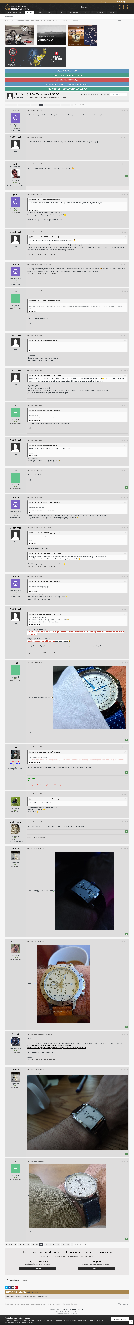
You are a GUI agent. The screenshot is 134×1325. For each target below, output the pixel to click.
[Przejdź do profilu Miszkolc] (15, 948)
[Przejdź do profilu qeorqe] (15, 118)
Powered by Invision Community (67, 1313)
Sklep (85, 12)
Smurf (50, 199)
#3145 (126, 822)
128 (50, 105)
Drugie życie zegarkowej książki (67, 71)
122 (24, 105)
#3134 (126, 370)
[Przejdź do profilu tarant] (15, 754)
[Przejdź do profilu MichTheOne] (15, 829)
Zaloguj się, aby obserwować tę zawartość (96, 94)
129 (54, 105)
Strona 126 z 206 (80, 105)
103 (125, 94)
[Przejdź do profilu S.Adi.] (15, 801)
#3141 (126, 609)
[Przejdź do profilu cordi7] (15, 173)
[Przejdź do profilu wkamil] (15, 855)
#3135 (126, 405)
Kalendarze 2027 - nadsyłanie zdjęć (67, 80)
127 (45, 105)
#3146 (126, 848)
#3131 (126, 264)
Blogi (39, 12)
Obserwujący (116, 94)
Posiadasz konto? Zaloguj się (100, 2)
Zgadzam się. (120, 1319)
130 (58, 105)
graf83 (15, 194)
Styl (58, 1309)
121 (20, 105)
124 (33, 105)
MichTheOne (15, 822)
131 (63, 105)
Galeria (61, 12)
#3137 (126, 471)
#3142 (126, 663)
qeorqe (15, 110)
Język (52, 1309)
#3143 (126, 747)
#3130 (126, 232)
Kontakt (81, 1309)
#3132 (126, 291)
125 (37, 105)
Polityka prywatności (69, 1309)
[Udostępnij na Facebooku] (9, 1287)
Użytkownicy (74, 12)
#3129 (126, 195)
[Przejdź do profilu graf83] (15, 202)
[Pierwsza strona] (6, 105)
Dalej (67, 105)
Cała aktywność (98, 12)
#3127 (126, 137)
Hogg (15, 291)
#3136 (126, 440)
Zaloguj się (96, 1268)
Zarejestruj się (120, 2)
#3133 (126, 335)
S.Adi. (15, 794)
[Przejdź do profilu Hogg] (15, 298)
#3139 (126, 528)
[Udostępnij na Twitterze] (6, 1287)
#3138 (126, 497)
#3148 (126, 1034)
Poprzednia (12, 105)
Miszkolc (15, 941)
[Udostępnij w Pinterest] (16, 1287)
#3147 (126, 941)
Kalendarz (50, 12)
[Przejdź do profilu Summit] (15, 1041)
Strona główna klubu (14, 12)
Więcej (112, 12)
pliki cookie (30, 1320)
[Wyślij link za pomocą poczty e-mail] (12, 1287)
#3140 (126, 576)
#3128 (126, 164)
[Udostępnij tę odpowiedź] (122, 111)
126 (41, 105)
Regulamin (9, 17)
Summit (15, 1034)
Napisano (35, 110)
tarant (15, 747)
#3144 (126, 794)
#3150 (126, 1161)
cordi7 (15, 164)
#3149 (126, 1069)
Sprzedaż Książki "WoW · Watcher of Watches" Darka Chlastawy (67, 89)
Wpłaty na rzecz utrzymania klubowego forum (67, 75)
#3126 (126, 111)
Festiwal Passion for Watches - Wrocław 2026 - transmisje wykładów (67, 84)
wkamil (15, 848)
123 (28, 105)
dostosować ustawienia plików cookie (81, 1320)
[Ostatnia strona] (72, 105)
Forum (29, 12)
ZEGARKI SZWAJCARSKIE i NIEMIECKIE (53, 97)
